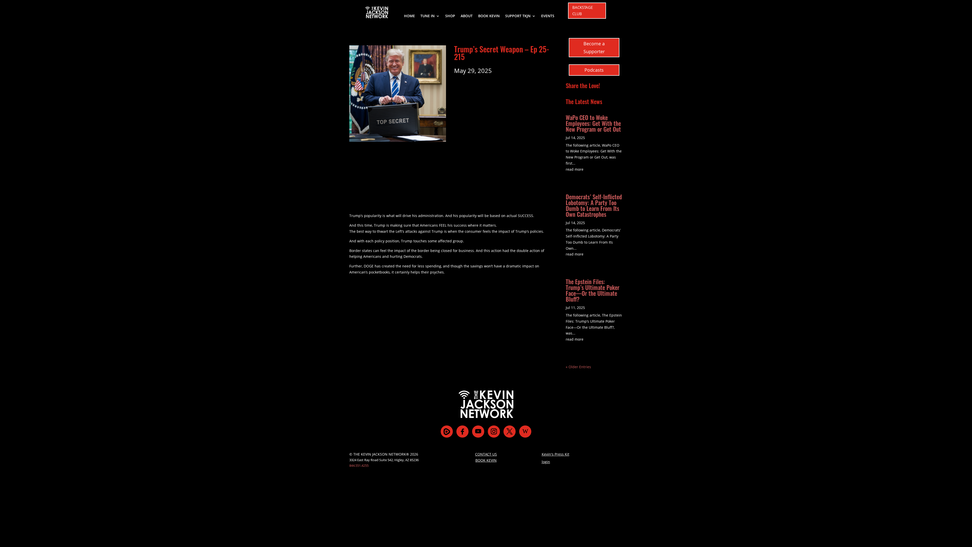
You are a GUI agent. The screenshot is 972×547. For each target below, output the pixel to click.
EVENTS (547, 16)
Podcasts (594, 70)
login (546, 461)
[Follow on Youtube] (478, 431)
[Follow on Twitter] (509, 431)
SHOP (450, 16)
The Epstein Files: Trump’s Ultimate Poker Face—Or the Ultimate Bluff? (592, 290)
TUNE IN (427, 16)
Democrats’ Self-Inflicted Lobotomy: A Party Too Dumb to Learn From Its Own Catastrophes (594, 205)
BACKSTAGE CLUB (582, 10)
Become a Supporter (594, 47)
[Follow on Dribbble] (525, 431)
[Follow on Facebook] (462, 431)
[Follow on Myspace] (447, 431)
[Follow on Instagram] (494, 431)
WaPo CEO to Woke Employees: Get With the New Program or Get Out (593, 123)
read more (574, 169)
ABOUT (467, 16)
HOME (409, 16)
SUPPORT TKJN (518, 16)
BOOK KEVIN (489, 16)
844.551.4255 (359, 465)
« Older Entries (578, 366)
